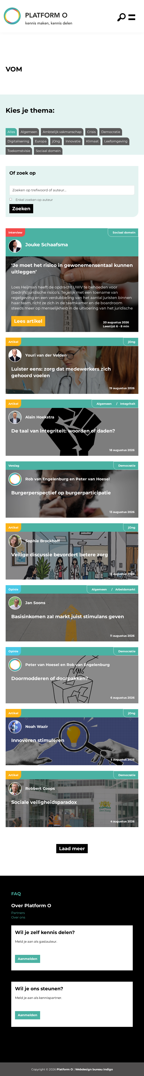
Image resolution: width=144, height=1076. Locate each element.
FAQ (16, 893)
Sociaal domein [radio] (48, 151)
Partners (18, 913)
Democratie (126, 465)
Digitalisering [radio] (18, 141)
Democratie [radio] (110, 132)
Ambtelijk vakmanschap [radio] (62, 132)
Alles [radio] (11, 132)
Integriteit (127, 403)
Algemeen (104, 403)
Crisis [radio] (91, 132)
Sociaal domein (124, 232)
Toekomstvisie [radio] (19, 151)
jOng (131, 342)
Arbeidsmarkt (125, 589)
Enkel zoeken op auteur (34, 200)
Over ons (18, 917)
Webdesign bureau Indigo (94, 1069)
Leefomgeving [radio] (116, 141)
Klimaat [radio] (92, 141)
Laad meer (72, 848)
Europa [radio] (40, 141)
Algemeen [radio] (29, 132)
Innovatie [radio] (73, 141)
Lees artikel (28, 321)
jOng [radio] (56, 141)
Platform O (65, 1069)
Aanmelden (27, 959)
